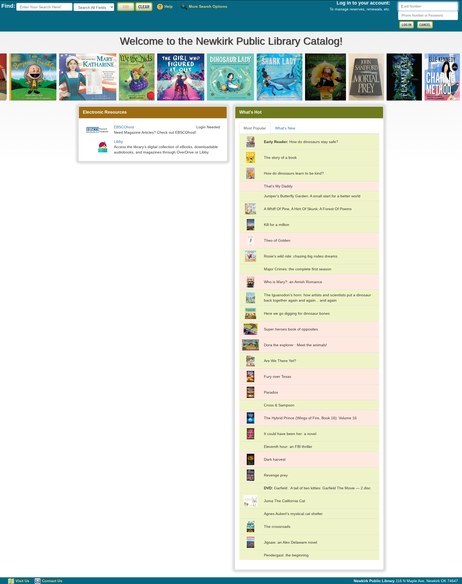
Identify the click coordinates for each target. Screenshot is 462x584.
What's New (285, 128)
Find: (8, 6)
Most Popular (255, 128)
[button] (23, 77)
